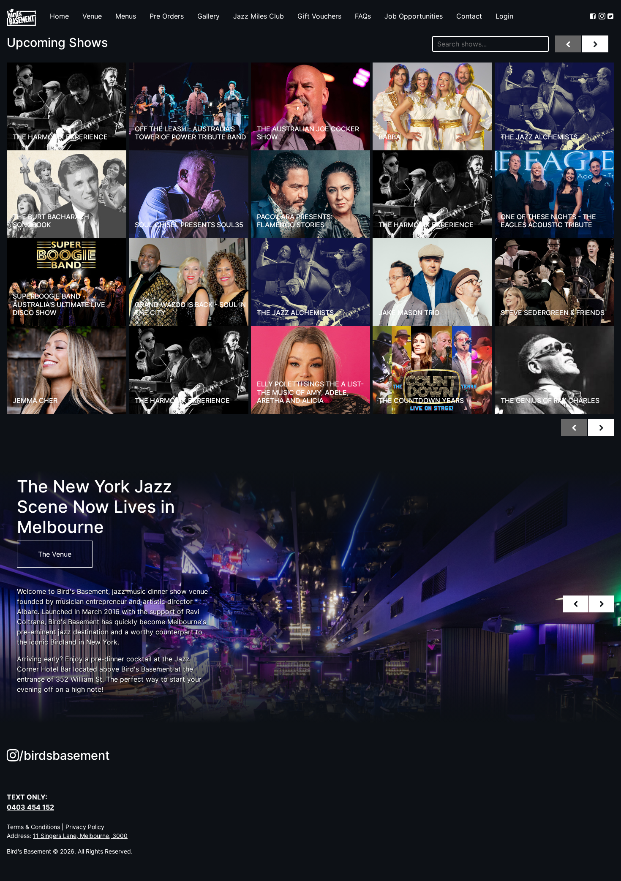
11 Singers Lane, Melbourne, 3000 (80, 835)
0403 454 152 (30, 807)
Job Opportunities (413, 16)
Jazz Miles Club (258, 16)
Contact (469, 16)
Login (504, 16)
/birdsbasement (64, 755)
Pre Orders (167, 16)
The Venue (54, 554)
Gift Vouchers (319, 16)
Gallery (208, 16)
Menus (125, 16)
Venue (92, 16)
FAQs (363, 16)
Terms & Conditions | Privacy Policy (55, 826)
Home (59, 16)
